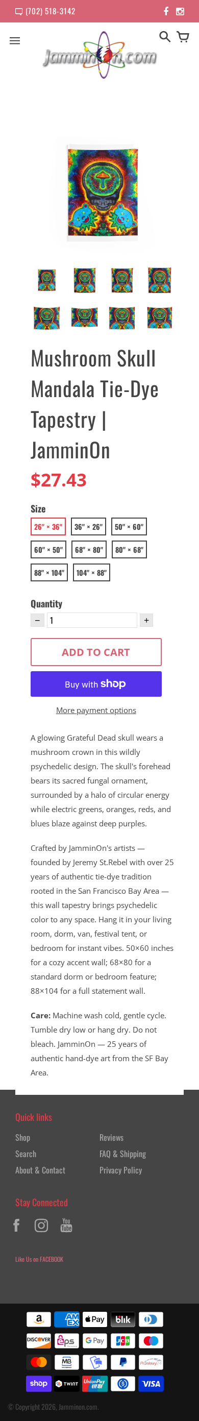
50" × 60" (129, 526)
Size (38, 508)
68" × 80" (89, 549)
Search (25, 1153)
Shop (22, 1137)
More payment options (96, 710)
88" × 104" (49, 572)
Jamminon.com (78, 1406)
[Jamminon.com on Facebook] (16, 1233)
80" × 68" (129, 549)
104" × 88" (92, 572)
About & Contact (40, 1170)
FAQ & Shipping (123, 1153)
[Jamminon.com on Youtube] (66, 1233)
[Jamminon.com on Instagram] (41, 1233)
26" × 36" (48, 526)
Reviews (111, 1137)
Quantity (46, 603)
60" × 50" (48, 549)
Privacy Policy (121, 1170)
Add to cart (96, 652)
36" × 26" (88, 526)
